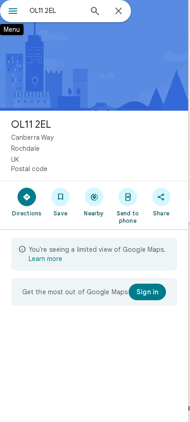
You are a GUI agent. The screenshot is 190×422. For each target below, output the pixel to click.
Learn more (45, 259)
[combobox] (56, 10)
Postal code (29, 169)
